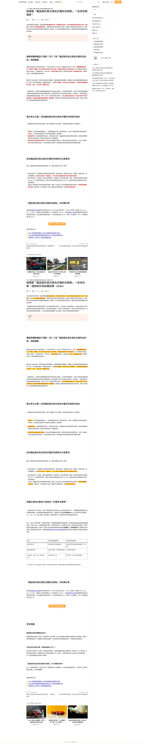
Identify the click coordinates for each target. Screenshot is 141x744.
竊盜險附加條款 (47, 8)
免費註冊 (118, 2)
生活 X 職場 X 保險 (106, 58)
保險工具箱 (95, 27)
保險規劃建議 (95, 21)
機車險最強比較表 (98, 44)
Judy (29, 19)
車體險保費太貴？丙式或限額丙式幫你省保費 (36, 273)
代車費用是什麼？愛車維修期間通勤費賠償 (78, 273)
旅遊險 (94, 30)
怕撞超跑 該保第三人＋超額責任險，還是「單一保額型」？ (57, 721)
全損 (40, 8)
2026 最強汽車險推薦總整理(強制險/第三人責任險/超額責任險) (45, 235)
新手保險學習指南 (96, 18)
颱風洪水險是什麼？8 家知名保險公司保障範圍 (57, 273)
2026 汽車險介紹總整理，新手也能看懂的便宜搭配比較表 (36, 721)
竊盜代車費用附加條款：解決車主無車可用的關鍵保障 (78, 721)
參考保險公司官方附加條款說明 (57, 529)
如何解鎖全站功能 (98, 52)
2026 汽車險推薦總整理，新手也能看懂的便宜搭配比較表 (44, 233)
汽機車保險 (46, 19)
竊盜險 (42, 8)
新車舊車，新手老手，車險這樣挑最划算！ (40, 237)
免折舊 (51, 8)
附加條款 (37, 8)
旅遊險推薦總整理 (98, 47)
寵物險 (94, 33)
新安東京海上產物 (35, 210)
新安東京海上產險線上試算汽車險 (57, 223)
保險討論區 (96, 49)
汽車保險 (30, 8)
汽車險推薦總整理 (98, 41)
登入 (112, 2)
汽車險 (34, 8)
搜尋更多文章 (95, 6)
